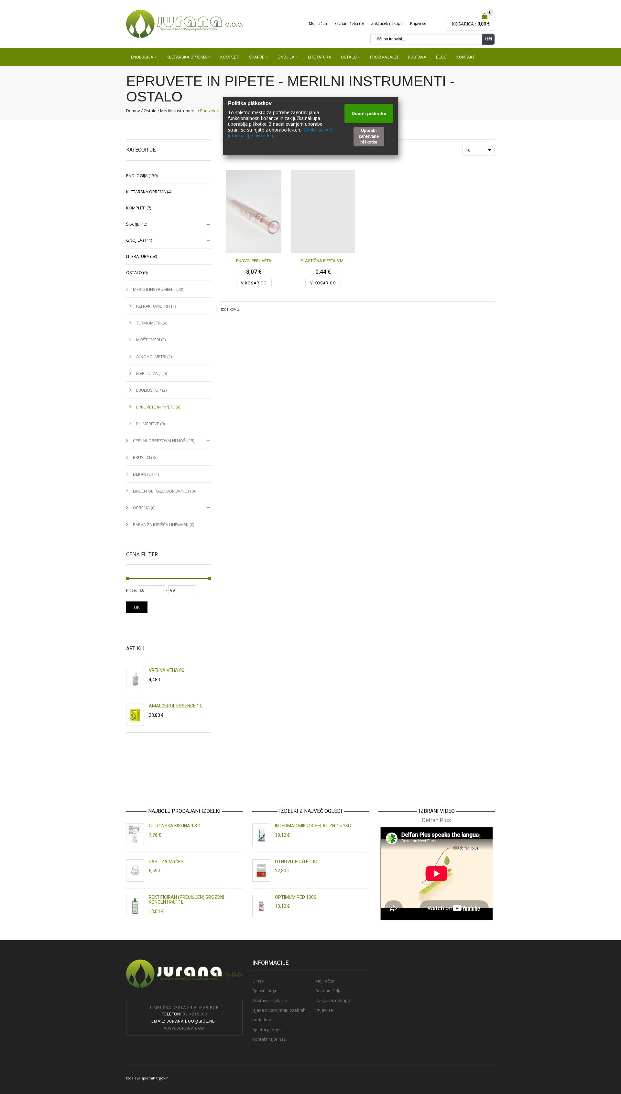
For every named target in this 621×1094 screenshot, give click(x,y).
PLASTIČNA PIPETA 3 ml (323, 260)
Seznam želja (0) (349, 23)
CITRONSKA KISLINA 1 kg (174, 825)
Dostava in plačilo (269, 1000)
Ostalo (150, 110)
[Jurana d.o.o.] (184, 23)
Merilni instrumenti (178, 110)
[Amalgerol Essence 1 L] (135, 715)
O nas (258, 981)
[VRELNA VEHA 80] (135, 679)
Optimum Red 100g (296, 897)
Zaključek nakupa (387, 23)
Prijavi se (418, 23)
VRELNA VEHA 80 (166, 670)
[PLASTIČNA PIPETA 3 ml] (323, 211)
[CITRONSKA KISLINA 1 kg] (135, 834)
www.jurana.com (184, 1028)
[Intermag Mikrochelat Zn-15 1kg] (261, 834)
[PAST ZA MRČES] (135, 870)
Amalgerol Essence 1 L (175, 705)
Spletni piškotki (267, 1029)
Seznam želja (328, 990)
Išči (488, 39)
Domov (133, 110)
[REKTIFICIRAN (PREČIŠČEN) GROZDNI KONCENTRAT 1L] (135, 906)
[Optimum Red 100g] (261, 906)
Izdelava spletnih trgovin (147, 1078)
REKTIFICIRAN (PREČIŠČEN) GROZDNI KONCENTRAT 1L (186, 900)
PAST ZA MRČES (166, 861)
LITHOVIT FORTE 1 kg (297, 861)
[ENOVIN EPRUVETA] (254, 211)
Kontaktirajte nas (269, 1039)
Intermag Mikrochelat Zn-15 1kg (313, 825)
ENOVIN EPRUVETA (253, 260)
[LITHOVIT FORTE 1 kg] (261, 870)
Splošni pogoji (265, 990)
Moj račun (318, 23)
